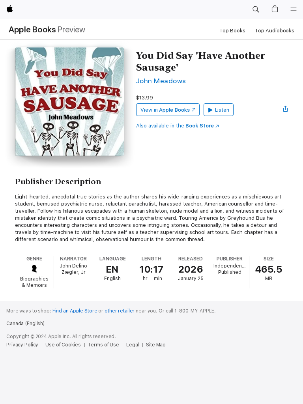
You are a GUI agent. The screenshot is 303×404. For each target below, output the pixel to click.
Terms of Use (103, 345)
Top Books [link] (232, 31)
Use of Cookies (62, 345)
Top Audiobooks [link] (274, 31)
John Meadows (161, 81)
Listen (222, 110)
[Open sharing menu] (286, 110)
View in (165, 110)
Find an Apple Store (74, 311)
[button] (255, 9)
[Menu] (293, 9)
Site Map (156, 345)
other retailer (120, 311)
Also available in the (175, 126)
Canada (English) (25, 323)
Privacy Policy (22, 345)
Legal (132, 345)
